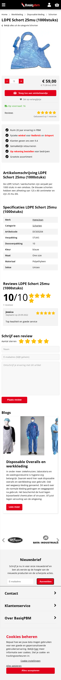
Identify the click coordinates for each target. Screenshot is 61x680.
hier (36, 648)
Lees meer (14, 506)
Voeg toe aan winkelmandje (33, 93)
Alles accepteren (30, 670)
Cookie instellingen (31, 660)
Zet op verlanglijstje (32, 99)
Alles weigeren (14, 665)
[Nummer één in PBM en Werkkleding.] (30, 6)
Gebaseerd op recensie (45, 116)
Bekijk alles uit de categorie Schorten (21, 25)
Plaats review (14, 399)
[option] (30, 51)
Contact (11, 593)
